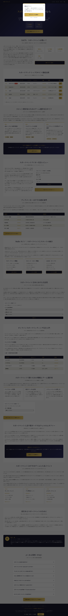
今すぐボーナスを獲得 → (34, 14)
